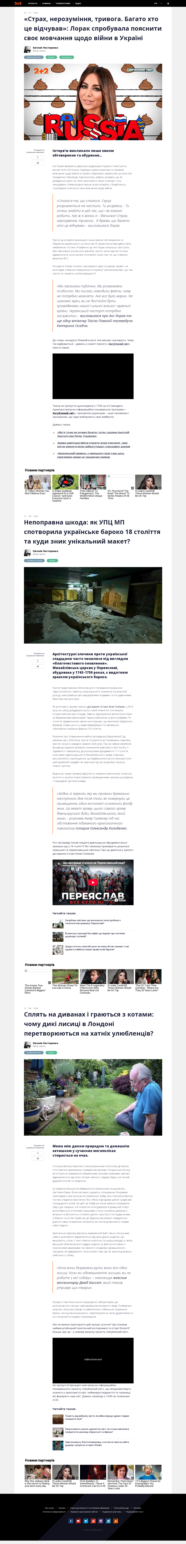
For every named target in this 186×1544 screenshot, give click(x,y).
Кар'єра (62, 1508)
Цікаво (51, 57)
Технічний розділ (121, 1508)
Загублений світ (34, 57)
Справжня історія (34, 560)
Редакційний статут (134, 1512)
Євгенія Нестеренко (45, 47)
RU (161, 3)
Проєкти (32, 3)
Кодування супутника (111, 1512)
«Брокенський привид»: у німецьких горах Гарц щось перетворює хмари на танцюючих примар (90, 455)
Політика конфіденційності (54, 1512)
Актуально (66, 57)
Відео (78, 3)
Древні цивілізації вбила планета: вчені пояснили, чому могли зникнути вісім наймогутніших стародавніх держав (93, 444)
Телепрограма (63, 3)
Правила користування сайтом (84, 1512)
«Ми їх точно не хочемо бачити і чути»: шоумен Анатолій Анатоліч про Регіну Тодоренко (93, 434)
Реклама (137, 1508)
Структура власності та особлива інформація (89, 1508)
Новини (46, 3)
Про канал (49, 1508)
